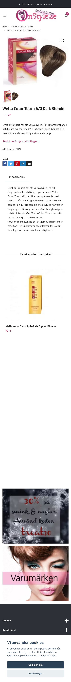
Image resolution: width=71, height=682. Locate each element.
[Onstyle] (36, 15)
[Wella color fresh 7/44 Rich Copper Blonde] (35, 294)
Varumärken (17, 26)
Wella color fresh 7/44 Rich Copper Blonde (31, 326)
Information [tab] (17, 177)
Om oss (6, 620)
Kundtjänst (9, 630)
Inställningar (35, 673)
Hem (4, 26)
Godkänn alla (35, 664)
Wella (30, 26)
